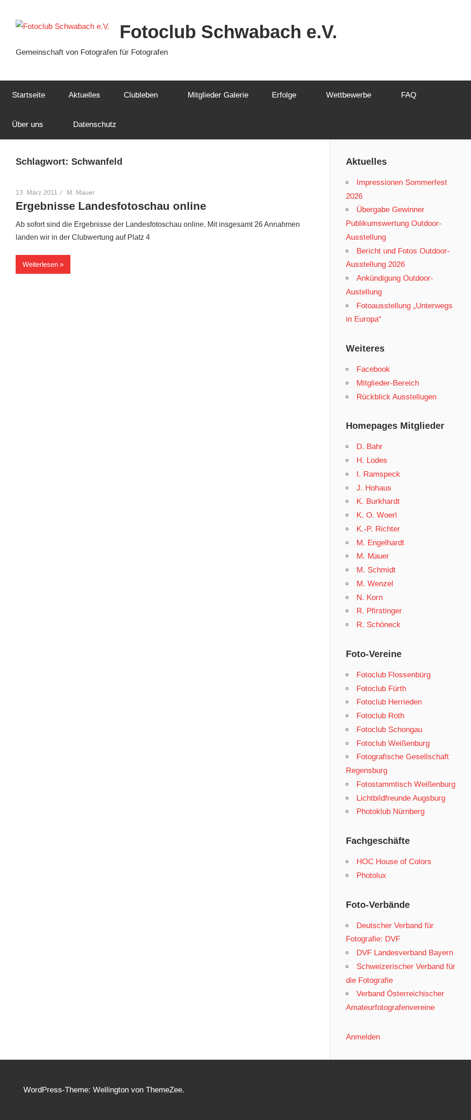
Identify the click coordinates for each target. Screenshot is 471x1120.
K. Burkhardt (378, 501)
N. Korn (369, 597)
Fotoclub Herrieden (389, 702)
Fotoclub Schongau (389, 729)
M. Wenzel (374, 583)
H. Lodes (371, 460)
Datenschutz (94, 124)
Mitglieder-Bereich (387, 383)
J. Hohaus (373, 488)
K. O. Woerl (376, 515)
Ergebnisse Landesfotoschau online (111, 206)
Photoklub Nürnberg (390, 811)
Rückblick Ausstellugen (396, 397)
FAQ (408, 95)
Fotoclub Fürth (381, 688)
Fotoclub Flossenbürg (393, 674)
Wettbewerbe (348, 95)
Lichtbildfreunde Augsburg (400, 798)
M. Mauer (81, 192)
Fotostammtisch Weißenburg (405, 784)
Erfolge (284, 95)
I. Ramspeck (378, 474)
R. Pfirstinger (379, 610)
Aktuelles (84, 95)
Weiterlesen (40, 264)
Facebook (373, 369)
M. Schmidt (376, 570)
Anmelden (363, 1037)
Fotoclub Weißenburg (393, 743)
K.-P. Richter (378, 529)
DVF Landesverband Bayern (404, 952)
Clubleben (141, 95)
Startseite (28, 95)
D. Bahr (369, 446)
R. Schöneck (378, 624)
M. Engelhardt (380, 542)
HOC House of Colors (393, 861)
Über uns (27, 124)
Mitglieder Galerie (218, 95)
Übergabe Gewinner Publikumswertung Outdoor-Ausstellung (394, 223)
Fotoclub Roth (380, 715)
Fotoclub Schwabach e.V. (228, 32)
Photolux (371, 875)
